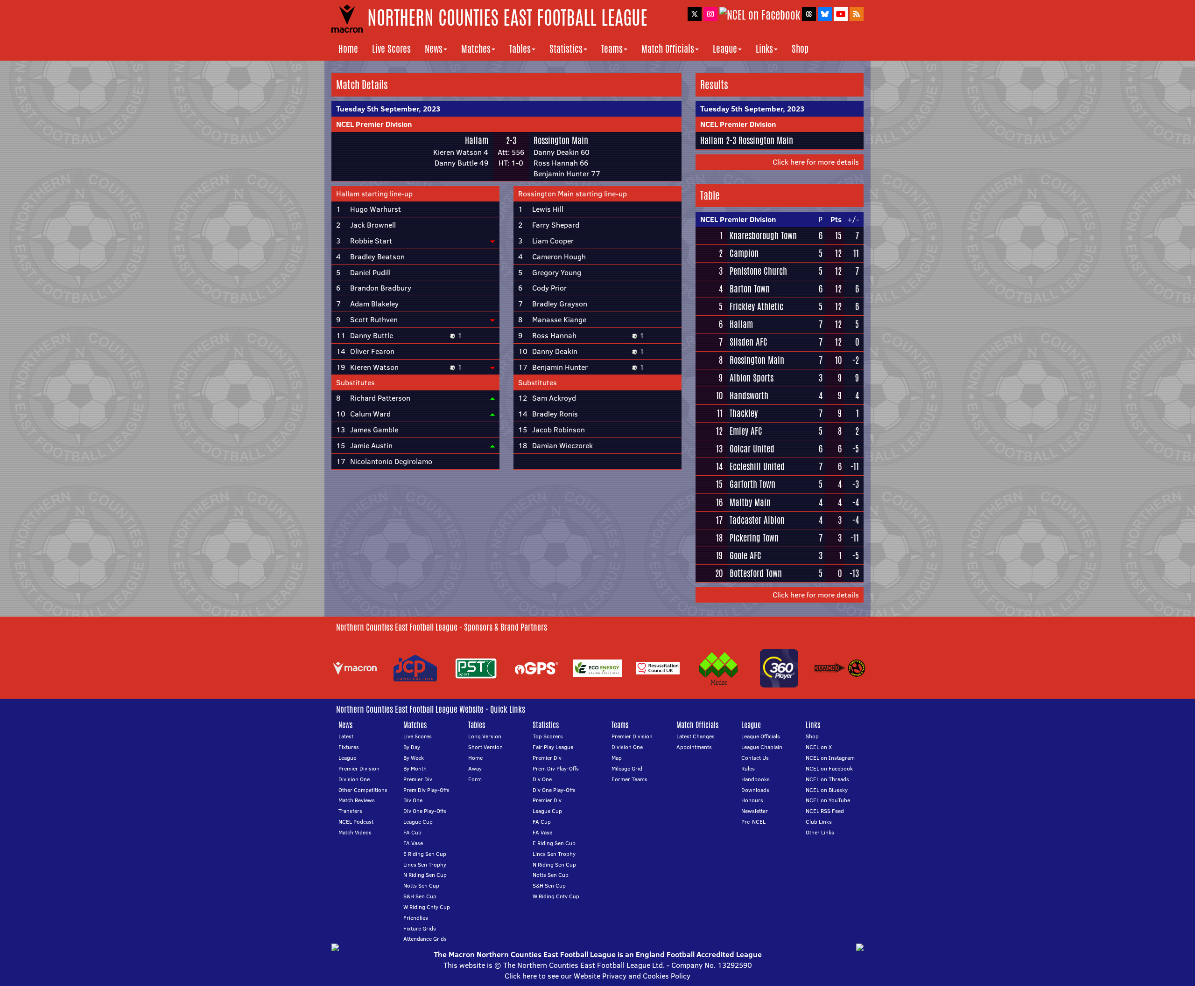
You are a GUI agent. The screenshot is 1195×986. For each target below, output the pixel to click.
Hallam (476, 140)
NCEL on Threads (827, 779)
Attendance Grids (425, 939)
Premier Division (359, 768)
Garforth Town (752, 484)
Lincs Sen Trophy (424, 864)
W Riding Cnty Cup (426, 907)
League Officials (760, 736)
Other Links (820, 832)
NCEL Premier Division (374, 124)
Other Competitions (362, 790)
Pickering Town (754, 537)
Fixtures (348, 747)
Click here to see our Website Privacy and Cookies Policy (597, 976)
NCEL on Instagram (830, 758)
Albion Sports (751, 377)
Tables (520, 49)
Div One (412, 800)
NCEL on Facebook (829, 768)
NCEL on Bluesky (827, 790)
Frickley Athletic (756, 306)
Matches (476, 49)
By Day (411, 747)
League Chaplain (761, 747)
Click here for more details (816, 162)
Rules (748, 768)
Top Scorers (548, 736)
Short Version (485, 747)
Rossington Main (561, 140)
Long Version (484, 736)
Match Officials (667, 49)
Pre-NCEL (753, 822)
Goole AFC (745, 555)
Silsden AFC (748, 341)
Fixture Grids (419, 928)
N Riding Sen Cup (425, 875)
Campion (744, 253)
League (725, 49)
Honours (752, 800)
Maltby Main (750, 502)
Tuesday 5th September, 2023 (388, 109)
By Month (415, 768)
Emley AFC (746, 430)
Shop (800, 49)
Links (764, 49)
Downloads (755, 790)
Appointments (694, 747)
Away (475, 768)
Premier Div (417, 779)
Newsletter (754, 811)
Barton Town (750, 288)
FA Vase (413, 843)
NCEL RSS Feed (825, 811)
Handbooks (755, 779)
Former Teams (629, 779)
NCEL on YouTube (828, 800)
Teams (612, 49)
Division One (354, 779)
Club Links (819, 822)
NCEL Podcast (355, 822)
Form (475, 779)
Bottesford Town (756, 573)
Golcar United (752, 448)
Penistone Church (758, 271)
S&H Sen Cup (419, 896)
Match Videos (355, 832)
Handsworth (749, 395)
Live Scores (391, 49)
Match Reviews (356, 800)
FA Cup (412, 832)
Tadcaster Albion (757, 520)
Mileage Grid (627, 768)
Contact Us (755, 758)
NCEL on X (819, 747)
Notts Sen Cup (421, 885)
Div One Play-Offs (424, 811)
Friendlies (415, 918)
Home (348, 49)
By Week (413, 758)
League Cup (418, 822)
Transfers (350, 811)
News (434, 49)
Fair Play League (553, 747)
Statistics (566, 49)
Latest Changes (695, 736)
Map (617, 758)
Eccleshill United (757, 466)
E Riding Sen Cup (424, 854)
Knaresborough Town (763, 235)
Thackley (744, 413)
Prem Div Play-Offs (426, 790)
